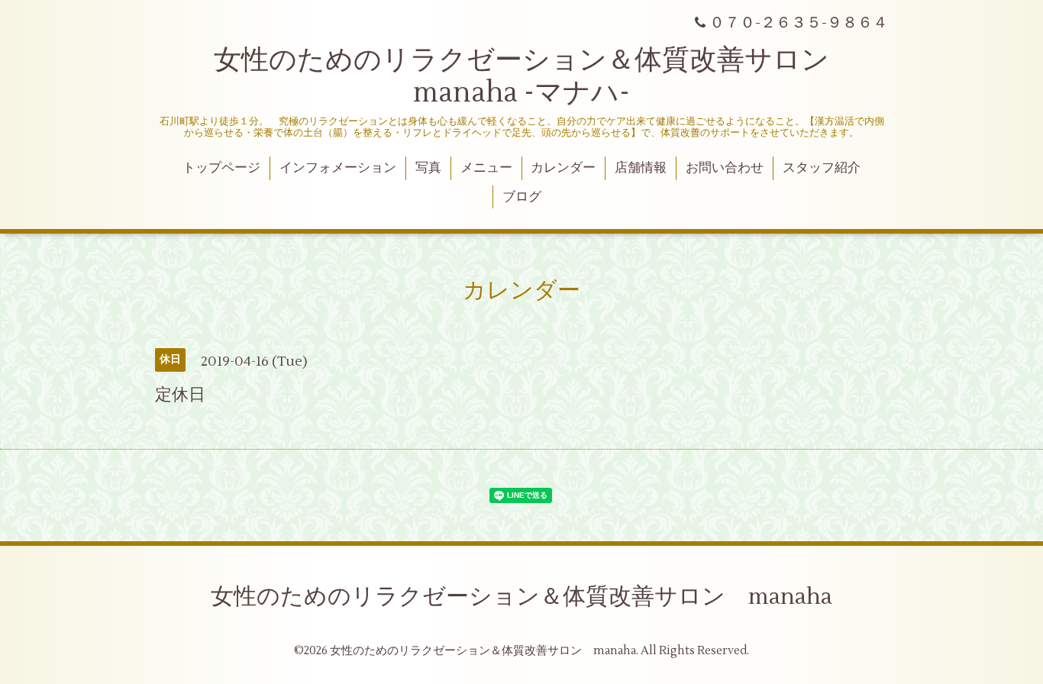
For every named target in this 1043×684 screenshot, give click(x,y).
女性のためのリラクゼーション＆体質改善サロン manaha (521, 596)
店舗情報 (641, 168)
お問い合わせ (725, 168)
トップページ (221, 168)
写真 (428, 168)
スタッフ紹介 (822, 168)
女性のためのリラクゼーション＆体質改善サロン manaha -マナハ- (535, 77)
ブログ (521, 197)
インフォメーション (337, 168)
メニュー (486, 168)
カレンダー (563, 168)
